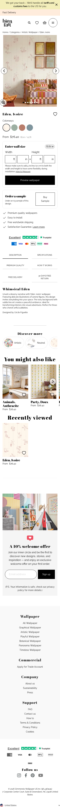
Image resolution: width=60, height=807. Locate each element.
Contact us (30, 714)
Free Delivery (15, 277)
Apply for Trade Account (30, 666)
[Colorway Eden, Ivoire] (6, 127)
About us (30, 683)
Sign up (46, 574)
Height (43, 156)
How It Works (44, 265)
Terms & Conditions (30, 722)
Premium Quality (15, 265)
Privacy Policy (30, 727)
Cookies (30, 731)
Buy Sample (45, 199)
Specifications (44, 255)
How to (30, 718)
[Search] (29, 23)
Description (15, 255)
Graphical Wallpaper (30, 627)
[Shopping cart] (44, 23)
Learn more (39, 227)
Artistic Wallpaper (30, 32)
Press (30, 692)
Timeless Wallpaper (30, 650)
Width (16, 156)
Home (5, 32)
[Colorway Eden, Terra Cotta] (22, 127)
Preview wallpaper (30, 180)
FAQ (30, 709)
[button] (37, 23)
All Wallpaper (30, 623)
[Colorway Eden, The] (14, 127)
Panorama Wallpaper (30, 645)
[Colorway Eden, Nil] (29, 127)
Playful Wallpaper (30, 636)
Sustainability (30, 688)
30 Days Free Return (44, 277)
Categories (15, 32)
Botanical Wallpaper (30, 641)
